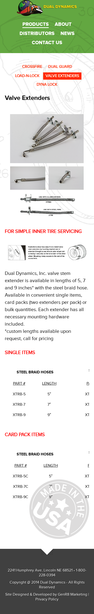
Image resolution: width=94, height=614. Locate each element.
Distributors (37, 33)
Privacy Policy (47, 599)
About (63, 24)
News (67, 33)
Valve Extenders (62, 76)
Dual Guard (60, 66)
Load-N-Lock (27, 76)
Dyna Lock (47, 84)
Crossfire (32, 66)
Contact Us (47, 43)
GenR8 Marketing (72, 594)
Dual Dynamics (47, 8)
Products (35, 24)
